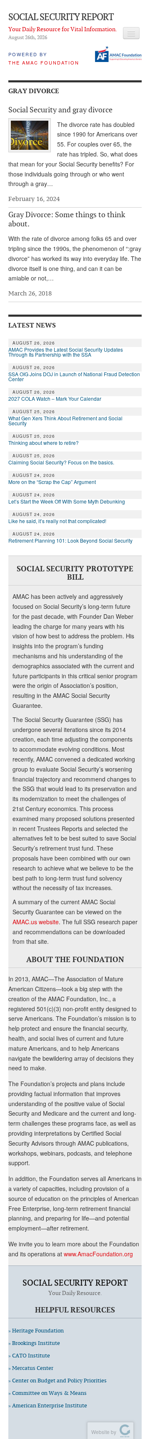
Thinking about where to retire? (43, 442)
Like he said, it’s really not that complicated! (57, 521)
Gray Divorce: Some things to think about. (66, 218)
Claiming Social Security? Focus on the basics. (61, 462)
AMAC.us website (35, 922)
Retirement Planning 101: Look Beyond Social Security (70, 540)
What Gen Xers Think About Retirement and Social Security (65, 421)
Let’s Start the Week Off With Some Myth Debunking (66, 501)
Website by (103, 1431)
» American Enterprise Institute (47, 1405)
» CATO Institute (29, 1355)
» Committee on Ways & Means (47, 1393)
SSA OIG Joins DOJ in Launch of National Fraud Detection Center (74, 377)
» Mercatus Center (30, 1368)
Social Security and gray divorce (60, 109)
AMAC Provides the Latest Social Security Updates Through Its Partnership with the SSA (65, 352)
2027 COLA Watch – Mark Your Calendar (54, 398)
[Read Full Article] (29, 135)
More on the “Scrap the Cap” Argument (52, 481)
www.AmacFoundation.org (98, 1254)
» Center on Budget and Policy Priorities (57, 1380)
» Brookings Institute (34, 1343)
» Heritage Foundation (36, 1330)
